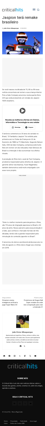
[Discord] (4, 356)
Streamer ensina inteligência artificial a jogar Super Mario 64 (10, 302)
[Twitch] (25, 356)
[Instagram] (15, 356)
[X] (24, 345)
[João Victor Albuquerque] (22, 321)
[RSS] (20, 356)
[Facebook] (20, 345)
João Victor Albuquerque (11, 28)
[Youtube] (35, 356)
